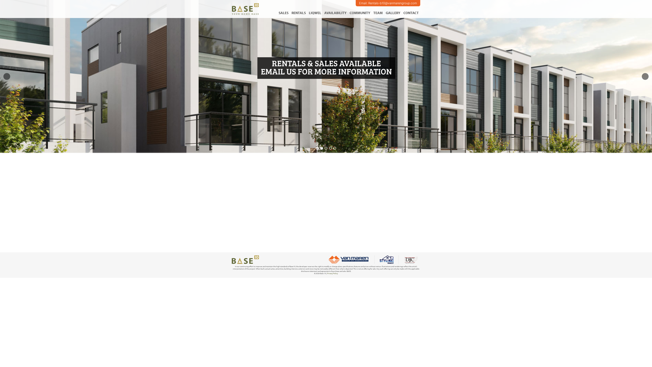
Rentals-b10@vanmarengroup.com (392, 3)
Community (360, 13)
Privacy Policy (332, 273)
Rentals (299, 13)
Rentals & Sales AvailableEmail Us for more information (326, 67)
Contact (411, 13)
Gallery (393, 13)
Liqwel (315, 13)
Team (378, 13)
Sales (283, 13)
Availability (335, 13)
